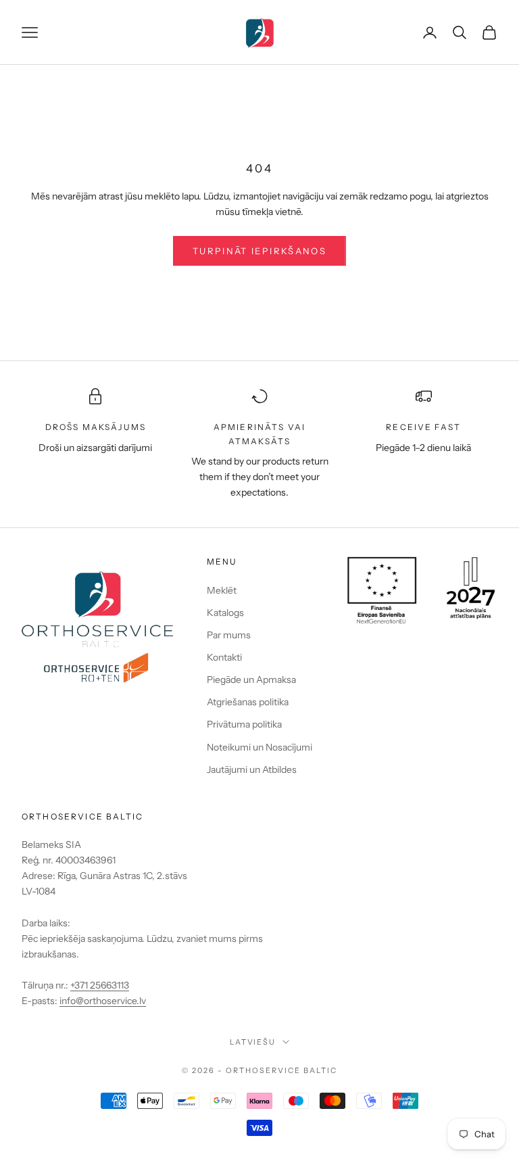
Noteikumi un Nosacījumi (259, 747)
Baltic (320, 1070)
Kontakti (224, 657)
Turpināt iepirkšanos (259, 250)
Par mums (229, 635)
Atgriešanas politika (248, 702)
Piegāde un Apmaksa (251, 679)
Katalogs (225, 613)
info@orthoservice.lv (102, 1001)
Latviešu (253, 1042)
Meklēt (222, 590)
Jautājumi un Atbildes (252, 769)
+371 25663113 (99, 985)
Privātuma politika (244, 724)
